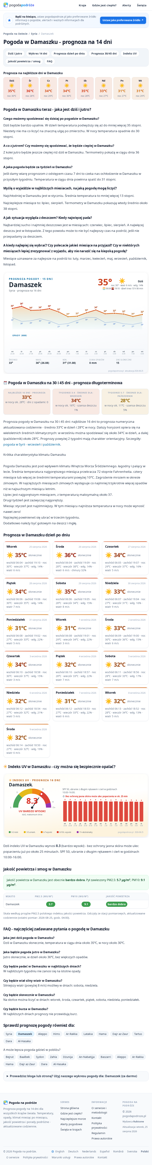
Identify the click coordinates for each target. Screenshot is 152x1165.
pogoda (21, 5)
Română (118, 1151)
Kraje (82, 5)
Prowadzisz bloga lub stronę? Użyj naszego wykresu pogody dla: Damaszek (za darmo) (73, 1076)
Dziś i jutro (15, 53)
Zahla (53, 1057)
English (60, 1151)
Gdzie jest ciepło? (104, 5)
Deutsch (73, 1151)
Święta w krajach (71, 1129)
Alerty (126, 5)
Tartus (138, 1034)
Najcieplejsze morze (73, 1119)
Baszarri (106, 1057)
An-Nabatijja (87, 1057)
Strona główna (69, 1108)
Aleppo (42, 1034)
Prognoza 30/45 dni (104, 53)
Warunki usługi (61, 1157)
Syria (34, 33)
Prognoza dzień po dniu (69, 53)
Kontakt (96, 1118)
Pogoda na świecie (15, 33)
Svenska (132, 1151)
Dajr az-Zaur (120, 1034)
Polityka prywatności (35, 1157)
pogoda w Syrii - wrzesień (22, 444)
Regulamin (98, 1133)
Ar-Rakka (71, 1034)
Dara (9, 1041)
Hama (102, 1034)
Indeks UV (130, 53)
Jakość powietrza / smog (24, 61)
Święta (141, 5)
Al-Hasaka (24, 1041)
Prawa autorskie (102, 1138)
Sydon (40, 1057)
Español (105, 1151)
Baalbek (25, 1057)
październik (51, 444)
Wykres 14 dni (38, 53)
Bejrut (10, 1057)
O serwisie (12, 1157)
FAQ (49, 61)
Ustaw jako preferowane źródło (123, 20)
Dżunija (68, 1057)
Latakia (88, 1034)
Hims (56, 1034)
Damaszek (25, 1034)
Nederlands (89, 1151)
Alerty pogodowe (71, 1124)
